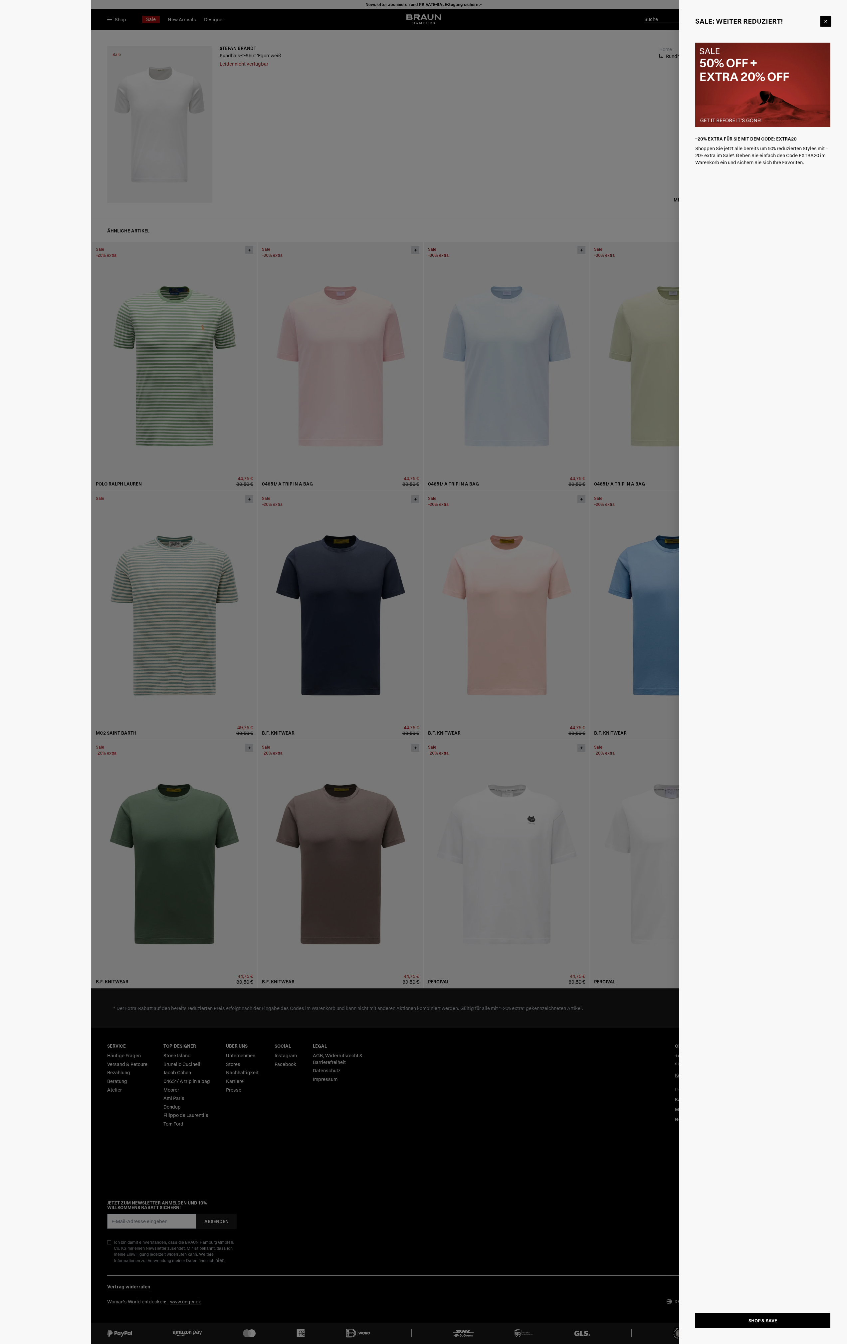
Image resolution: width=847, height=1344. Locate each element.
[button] (423, 672)
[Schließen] (825, 21)
